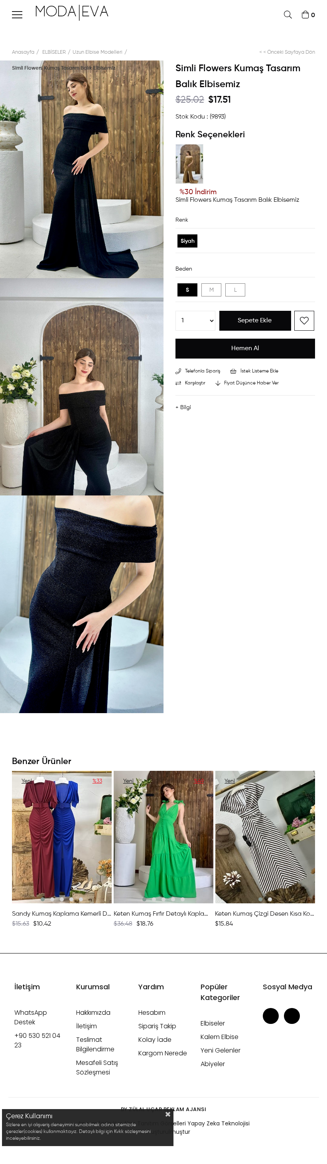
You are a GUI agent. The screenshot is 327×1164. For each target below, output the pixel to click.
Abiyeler (213, 1063)
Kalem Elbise (219, 1036)
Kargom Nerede (162, 1053)
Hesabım (151, 1012)
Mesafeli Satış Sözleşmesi (97, 1067)
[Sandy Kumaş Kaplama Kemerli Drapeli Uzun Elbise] (62, 837)
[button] (42, 899)
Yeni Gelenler (220, 1050)
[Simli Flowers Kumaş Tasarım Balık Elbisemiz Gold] (191, 166)
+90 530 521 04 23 (37, 1040)
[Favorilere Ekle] (304, 321)
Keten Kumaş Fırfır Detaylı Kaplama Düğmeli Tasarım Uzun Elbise (164, 914)
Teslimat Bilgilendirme (95, 1044)
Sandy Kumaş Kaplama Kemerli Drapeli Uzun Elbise (62, 914)
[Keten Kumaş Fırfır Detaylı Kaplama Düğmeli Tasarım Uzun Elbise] (164, 837)
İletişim (86, 1026)
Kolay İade (154, 1039)
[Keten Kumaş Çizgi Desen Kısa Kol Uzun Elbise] (265, 837)
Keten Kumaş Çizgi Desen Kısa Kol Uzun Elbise (265, 914)
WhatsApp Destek (30, 1017)
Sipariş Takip (157, 1026)
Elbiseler (213, 1023)
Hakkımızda (93, 1012)
